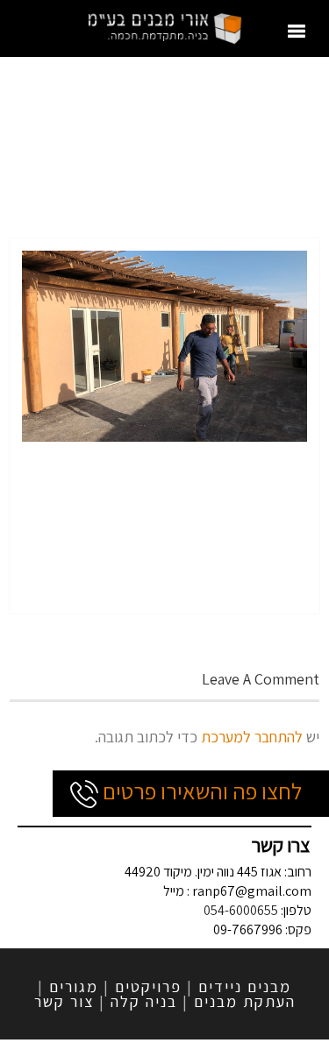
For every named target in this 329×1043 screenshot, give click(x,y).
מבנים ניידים (244, 986)
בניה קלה (144, 1001)
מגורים (73, 986)
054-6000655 (241, 910)
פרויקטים (148, 986)
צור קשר (64, 1001)
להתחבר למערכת (252, 737)
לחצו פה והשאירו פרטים (200, 790)
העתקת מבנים (245, 1001)
